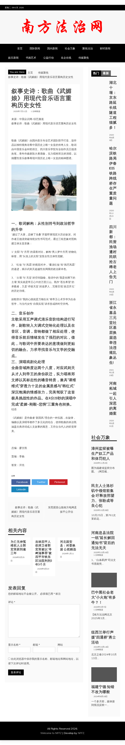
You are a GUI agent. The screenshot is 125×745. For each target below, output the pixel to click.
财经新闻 (105, 48)
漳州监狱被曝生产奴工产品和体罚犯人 (102, 453)
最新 (106, 73)
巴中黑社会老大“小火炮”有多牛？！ (103, 597)
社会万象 (70, 48)
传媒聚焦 (83, 57)
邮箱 (36, 644)
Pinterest (59, 482)
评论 (11, 602)
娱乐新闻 (13, 57)
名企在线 (66, 57)
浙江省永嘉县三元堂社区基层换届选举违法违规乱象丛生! (113, 332)
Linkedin (21, 489)
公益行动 (48, 57)
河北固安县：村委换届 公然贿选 (68, 545)
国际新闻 (35, 48)
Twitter (40, 482)
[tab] (96, 73)
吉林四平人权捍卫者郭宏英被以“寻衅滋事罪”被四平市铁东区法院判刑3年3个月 (43, 553)
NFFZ (81, 733)
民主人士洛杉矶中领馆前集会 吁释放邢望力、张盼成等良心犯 (102, 495)
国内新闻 (52, 48)
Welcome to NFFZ (51, 733)
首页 (19, 48)
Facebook (22, 482)
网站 (60, 644)
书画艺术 (31, 57)
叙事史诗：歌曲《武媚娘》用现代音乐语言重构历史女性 (25, 512)
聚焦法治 (87, 48)
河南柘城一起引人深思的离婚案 (113, 398)
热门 (96, 73)
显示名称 (14, 644)
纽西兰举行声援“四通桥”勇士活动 (103, 637)
